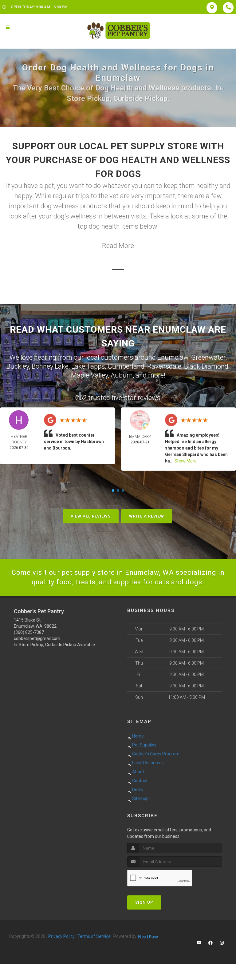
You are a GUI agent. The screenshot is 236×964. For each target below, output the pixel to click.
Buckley (17, 366)
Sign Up (144, 902)
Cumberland (126, 366)
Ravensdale (164, 366)
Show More (186, 460)
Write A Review (146, 516)
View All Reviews (91, 516)
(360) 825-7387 (29, 632)
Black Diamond (206, 366)
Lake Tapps (88, 366)
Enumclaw (172, 357)
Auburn (122, 375)
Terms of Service (94, 936)
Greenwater (208, 357)
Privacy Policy (61, 936)
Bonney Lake (50, 366)
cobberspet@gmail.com (37, 638)
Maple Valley (89, 375)
